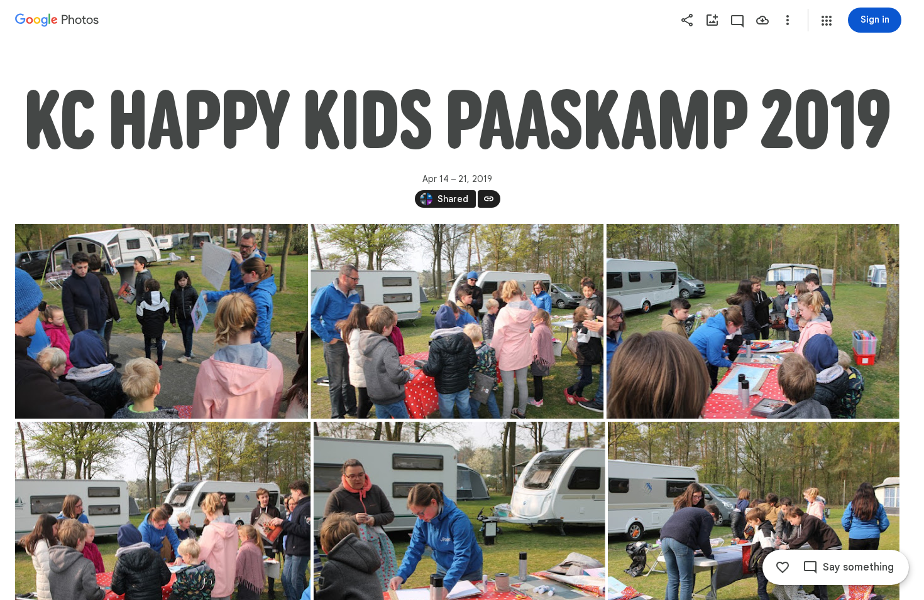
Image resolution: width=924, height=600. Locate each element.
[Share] (687, 20)
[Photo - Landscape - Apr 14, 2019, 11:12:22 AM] (753, 321)
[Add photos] (712, 20)
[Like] (782, 567)
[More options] (787, 20)
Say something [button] (858, 567)
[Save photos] (762, 20)
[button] (826, 20)
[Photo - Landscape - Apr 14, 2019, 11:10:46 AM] (457, 321)
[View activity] (737, 20)
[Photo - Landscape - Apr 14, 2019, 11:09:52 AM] (161, 321)
